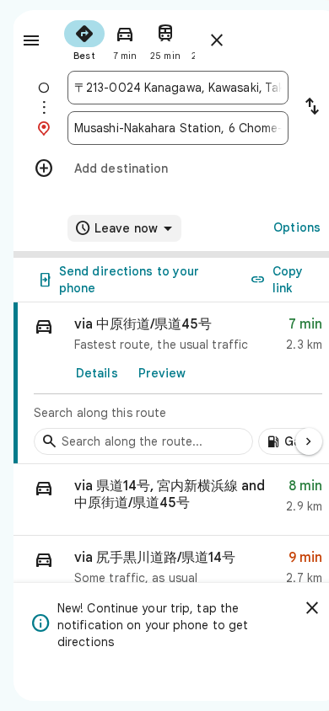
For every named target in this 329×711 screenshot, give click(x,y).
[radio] (84, 39)
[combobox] (178, 87)
